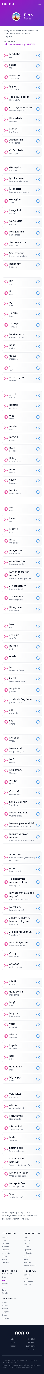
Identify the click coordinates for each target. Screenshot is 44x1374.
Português (27, 1253)
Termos (31, 1342)
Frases (13, 1346)
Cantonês (6, 1243)
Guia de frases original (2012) (21, 44)
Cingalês (5, 1293)
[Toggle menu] (39, 3)
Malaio (4, 1256)
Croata (4, 1315)
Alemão (26, 1243)
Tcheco (5, 1308)
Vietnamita (6, 1262)
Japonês (5, 1237)
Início (13, 1339)
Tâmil (4, 1290)
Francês (26, 1240)
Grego (25, 1259)
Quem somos (31, 1346)
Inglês (25, 1237)
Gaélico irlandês (29, 1265)
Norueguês (27, 1275)
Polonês (5, 1305)
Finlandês (27, 1284)
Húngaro (5, 1312)
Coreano (5, 1250)
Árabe (4, 1277)
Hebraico (5, 1283)
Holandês (27, 1262)
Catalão (26, 1256)
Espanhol (27, 1250)
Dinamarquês (28, 1281)
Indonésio (6, 1253)
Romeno (5, 1318)
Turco (4, 1280)
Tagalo (4, 1259)
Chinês (4, 1240)
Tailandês (6, 1246)
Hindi (4, 1287)
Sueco (25, 1278)
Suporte (31, 1349)
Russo (4, 1302)
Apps (13, 1342)
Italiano (26, 1246)
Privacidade (31, 1339)
